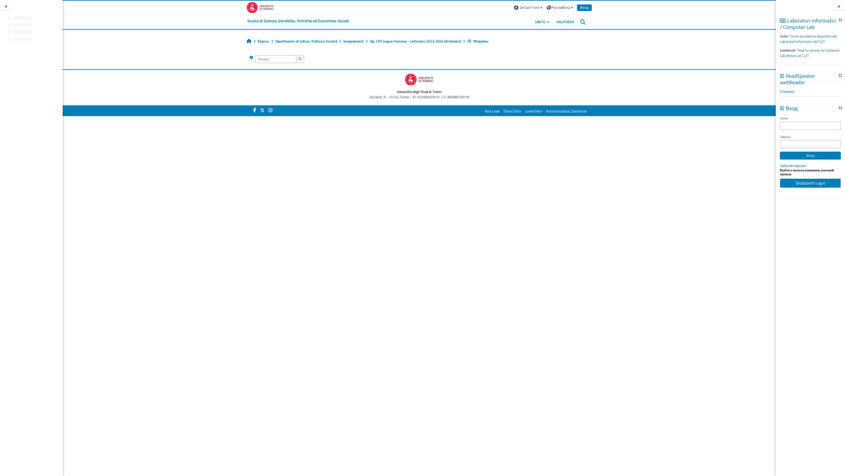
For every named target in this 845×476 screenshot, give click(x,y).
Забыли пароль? (793, 165)
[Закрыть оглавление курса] (6, 7)
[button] (528, 7)
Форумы (481, 41)
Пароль (785, 136)
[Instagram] (270, 110)
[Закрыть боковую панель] (839, 7)
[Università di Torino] (260, 7)
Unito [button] (540, 21)
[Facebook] (255, 110)
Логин (784, 118)
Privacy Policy (512, 110)
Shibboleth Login (810, 183)
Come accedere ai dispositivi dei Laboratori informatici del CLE (808, 38)
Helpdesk (565, 21)
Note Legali (492, 110)
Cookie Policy (533, 110)
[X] (262, 110)
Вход (584, 7)
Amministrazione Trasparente (566, 110)
